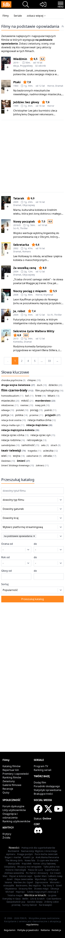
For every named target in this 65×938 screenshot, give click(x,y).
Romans (26, 251)
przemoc (34, 415)
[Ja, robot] (6, 315)
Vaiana (8, 882)
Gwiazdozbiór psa (15, 901)
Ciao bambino (54, 898)
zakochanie (32, 455)
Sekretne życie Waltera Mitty (33, 331)
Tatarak (18, 198)
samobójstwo (8, 445)
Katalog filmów (12, 766)
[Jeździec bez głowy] (6, 107)
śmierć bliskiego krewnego (15, 465)
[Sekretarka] (6, 249)
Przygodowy (26, 65)
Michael (10, 891)
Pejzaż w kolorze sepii (20, 876)
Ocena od (7, 544)
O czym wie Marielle (47, 860)
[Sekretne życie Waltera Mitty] (6, 336)
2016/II (17, 225)
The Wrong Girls (14, 860)
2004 (15, 271)
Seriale (18, 15)
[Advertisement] (32, 156)
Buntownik (13, 851)
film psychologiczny (47, 390)
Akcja (16, 65)
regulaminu (32, 924)
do (35, 544)
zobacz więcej (35, 15)
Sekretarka (21, 245)
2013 (15, 338)
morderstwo (43, 400)
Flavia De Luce (35, 869)
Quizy (6, 792)
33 (49, 361)
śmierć (21, 461)
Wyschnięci (41, 879)
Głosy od (6, 570)
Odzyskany (9, 866)
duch (39, 385)
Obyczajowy (28, 205)
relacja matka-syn (10, 425)
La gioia (52, 895)
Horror (50, 85)
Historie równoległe (15, 869)
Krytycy (7, 834)
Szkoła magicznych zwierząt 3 (42, 891)
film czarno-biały (14, 390)
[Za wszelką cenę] (6, 272)
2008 (15, 294)
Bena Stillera (49, 350)
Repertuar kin (11, 770)
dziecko (53, 385)
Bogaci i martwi (13, 857)
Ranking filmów (12, 777)
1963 (15, 85)
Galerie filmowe (12, 785)
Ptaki (17, 82)
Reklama (45, 930)
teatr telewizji (11, 450)
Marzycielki (14, 863)
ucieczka (48, 450)
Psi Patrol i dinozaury (37, 872)
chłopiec (31, 380)
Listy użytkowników (14, 810)
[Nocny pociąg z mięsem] (6, 295)
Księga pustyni (25, 854)
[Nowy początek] (6, 226)
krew (38, 395)
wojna (16, 455)
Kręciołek (26, 863)
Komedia (18, 341)
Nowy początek (24, 221)
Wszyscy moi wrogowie (29, 866)
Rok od (5, 557)
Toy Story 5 (48, 885)
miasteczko (8, 400)
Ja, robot (19, 311)
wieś (4, 455)
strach (54, 445)
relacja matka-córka (39, 420)
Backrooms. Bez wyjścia (28, 885)
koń (27, 395)
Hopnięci (20, 891)
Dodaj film (40, 782)
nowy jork (40, 405)
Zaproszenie (41, 882)
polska (19, 415)
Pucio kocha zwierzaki (46, 854)
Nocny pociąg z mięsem (30, 291)
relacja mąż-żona (37, 425)
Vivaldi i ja (28, 857)
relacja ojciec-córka (12, 435)
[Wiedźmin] (6, 63)
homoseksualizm (10, 395)
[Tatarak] (6, 203)
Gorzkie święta (34, 901)
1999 (15, 105)
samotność (28, 445)
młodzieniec (7, 405)
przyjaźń (50, 415)
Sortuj (5, 584)
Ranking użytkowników (16, 821)
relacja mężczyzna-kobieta (18, 430)
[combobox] (7, 500)
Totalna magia (14, 895)
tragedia (32, 450)
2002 (15, 248)
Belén (25, 898)
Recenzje (8, 788)
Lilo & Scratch (37, 898)
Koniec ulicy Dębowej (44, 863)
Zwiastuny (9, 781)
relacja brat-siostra (11, 420)
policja (5, 415)
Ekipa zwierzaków (24, 879)
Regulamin (9, 930)
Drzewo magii (41, 888)
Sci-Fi (16, 228)
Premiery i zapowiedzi (16, 773)
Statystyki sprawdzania (47, 790)
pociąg (34, 410)
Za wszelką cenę (24, 268)
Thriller (24, 228)
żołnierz (40, 465)
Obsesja (54, 888)
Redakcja (56, 930)
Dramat (59, 85)
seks (43, 445)
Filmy (6, 15)
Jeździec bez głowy (26, 102)
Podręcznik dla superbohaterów (38, 847)
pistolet (20, 410)
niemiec (24, 405)
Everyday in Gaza (12, 898)
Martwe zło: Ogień (23, 882)
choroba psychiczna (11, 380)
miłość (25, 400)
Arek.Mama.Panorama (47, 857)
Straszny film (25, 888)
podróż (48, 410)
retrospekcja (34, 440)
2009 (15, 201)
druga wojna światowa (15, 385)
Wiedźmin (20, 59)
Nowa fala (30, 860)
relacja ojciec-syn (40, 435)
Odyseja (53, 879)
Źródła (6, 837)
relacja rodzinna (11, 440)
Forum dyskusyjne (13, 806)
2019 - (16, 62)
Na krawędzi (45, 904)
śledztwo (6, 460)
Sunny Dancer (29, 904)
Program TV (41, 766)
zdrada (47, 455)
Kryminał (48, 294)
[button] (34, 536)
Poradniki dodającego (47, 786)
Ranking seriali (42, 770)
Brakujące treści (43, 793)
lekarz (51, 395)
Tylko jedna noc (51, 866)
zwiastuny (34, 43)
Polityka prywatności (28, 930)
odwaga (5, 410)
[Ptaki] (6, 87)
